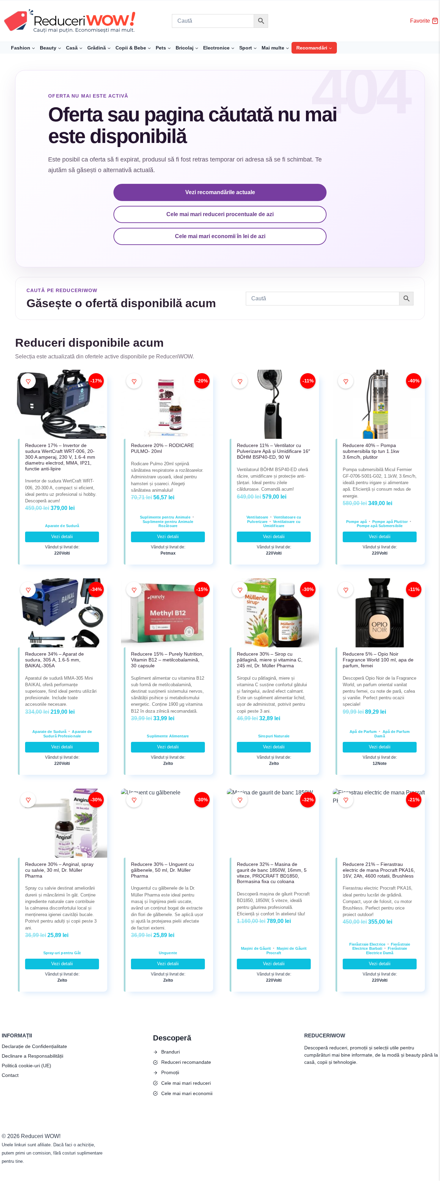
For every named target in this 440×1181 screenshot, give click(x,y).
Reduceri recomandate (186, 1062)
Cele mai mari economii (186, 1093)
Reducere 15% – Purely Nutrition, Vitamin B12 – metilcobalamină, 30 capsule (167, 659)
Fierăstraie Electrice (367, 944)
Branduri (170, 1052)
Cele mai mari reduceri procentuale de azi (220, 214)
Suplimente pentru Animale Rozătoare (168, 524)
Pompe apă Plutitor (390, 522)
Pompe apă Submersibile (380, 526)
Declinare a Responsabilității (32, 1056)
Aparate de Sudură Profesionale (67, 733)
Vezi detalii (62, 536)
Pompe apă (356, 522)
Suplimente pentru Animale (165, 517)
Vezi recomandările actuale (220, 192)
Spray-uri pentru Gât (62, 953)
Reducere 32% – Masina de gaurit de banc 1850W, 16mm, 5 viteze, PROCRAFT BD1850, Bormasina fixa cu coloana (272, 872)
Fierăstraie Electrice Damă (386, 950)
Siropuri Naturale (273, 736)
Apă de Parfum (363, 731)
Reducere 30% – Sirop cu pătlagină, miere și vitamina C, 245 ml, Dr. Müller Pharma (269, 659)
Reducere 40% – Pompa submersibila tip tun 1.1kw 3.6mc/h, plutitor (371, 451)
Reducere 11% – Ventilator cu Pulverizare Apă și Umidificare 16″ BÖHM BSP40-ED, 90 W (273, 451)
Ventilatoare (257, 517)
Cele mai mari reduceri (186, 1083)
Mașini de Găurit (256, 948)
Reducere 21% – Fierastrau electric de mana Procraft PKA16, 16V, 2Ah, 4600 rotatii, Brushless (379, 870)
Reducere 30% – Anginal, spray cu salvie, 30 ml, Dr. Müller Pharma (59, 870)
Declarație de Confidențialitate (34, 1046)
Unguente (168, 953)
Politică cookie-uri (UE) (26, 1065)
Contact (10, 1075)
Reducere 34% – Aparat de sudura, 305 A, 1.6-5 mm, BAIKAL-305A (54, 659)
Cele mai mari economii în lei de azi (220, 236)
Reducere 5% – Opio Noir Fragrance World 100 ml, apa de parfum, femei (378, 659)
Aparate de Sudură (62, 526)
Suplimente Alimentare (168, 736)
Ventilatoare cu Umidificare (281, 524)
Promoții (170, 1072)
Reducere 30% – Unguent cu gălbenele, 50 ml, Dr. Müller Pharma (162, 870)
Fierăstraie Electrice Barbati (381, 946)
